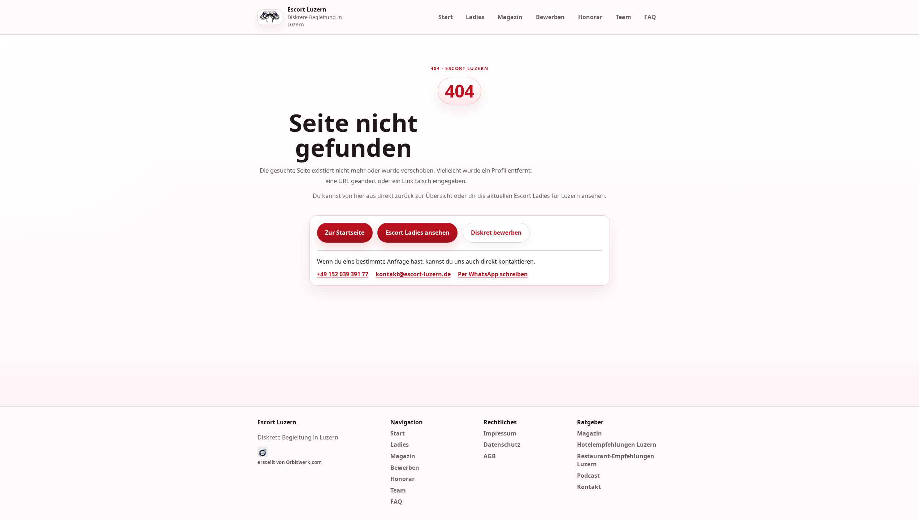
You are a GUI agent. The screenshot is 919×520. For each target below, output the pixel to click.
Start (445, 17)
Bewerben (550, 17)
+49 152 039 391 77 (342, 274)
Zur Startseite (344, 233)
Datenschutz (502, 444)
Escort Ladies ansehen (418, 233)
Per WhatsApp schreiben (493, 274)
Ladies (475, 17)
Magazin (510, 17)
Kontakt (589, 487)
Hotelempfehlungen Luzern (616, 444)
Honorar (590, 17)
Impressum (500, 433)
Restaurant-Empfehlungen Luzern (615, 460)
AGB (490, 456)
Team (623, 17)
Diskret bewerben (496, 233)
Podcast (588, 475)
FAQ (650, 17)
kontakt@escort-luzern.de (413, 274)
